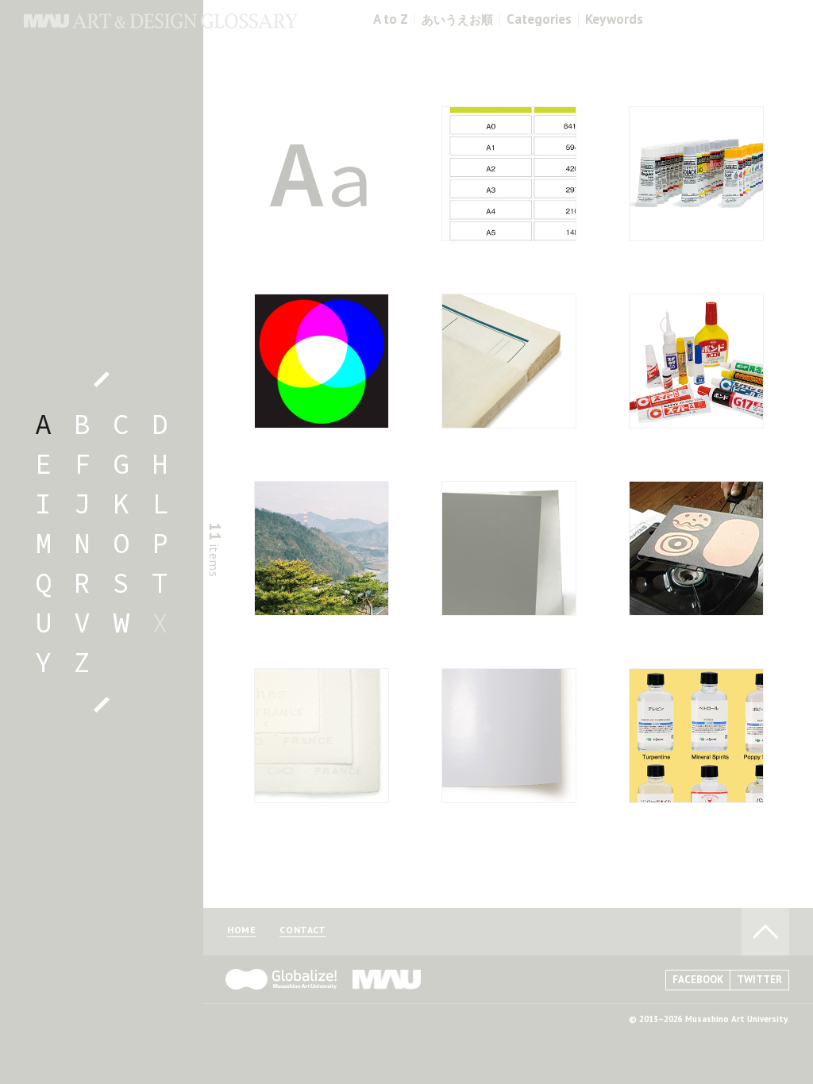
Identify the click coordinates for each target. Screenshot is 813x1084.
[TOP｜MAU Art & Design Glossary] (161, 24)
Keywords (614, 19)
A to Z (390, 19)
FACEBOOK (697, 979)
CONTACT (302, 930)
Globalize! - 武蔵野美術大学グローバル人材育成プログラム (281, 979)
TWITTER (759, 979)
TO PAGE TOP (765, 931)
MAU (387, 979)
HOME (241, 930)
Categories (539, 19)
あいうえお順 (457, 19)
